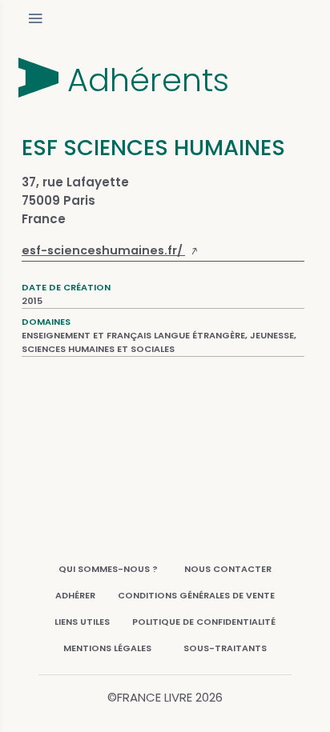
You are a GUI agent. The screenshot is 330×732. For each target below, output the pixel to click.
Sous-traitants (225, 648)
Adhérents (148, 80)
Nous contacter (228, 568)
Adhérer (75, 595)
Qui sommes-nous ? (108, 568)
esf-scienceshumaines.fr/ (103, 250)
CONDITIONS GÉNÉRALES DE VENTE (196, 595)
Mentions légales (107, 648)
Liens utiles (82, 621)
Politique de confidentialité (204, 621)
